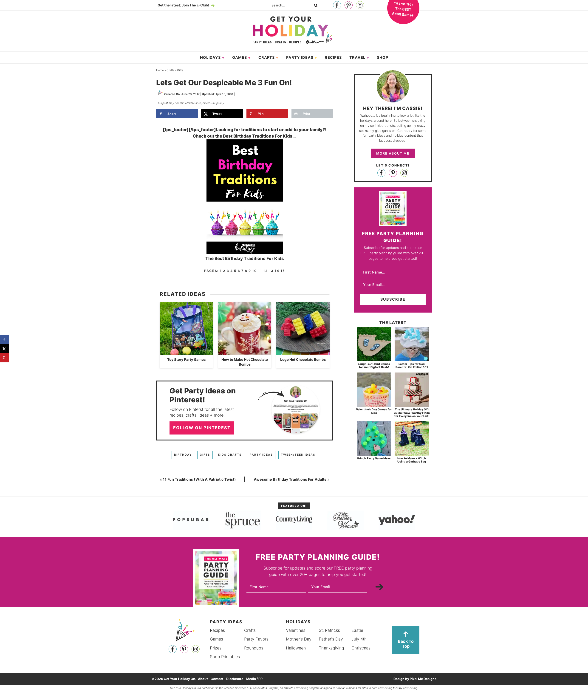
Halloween (296, 648)
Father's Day (331, 639)
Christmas (360, 648)
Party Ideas (261, 454)
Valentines (295, 630)
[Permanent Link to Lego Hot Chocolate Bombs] (303, 352)
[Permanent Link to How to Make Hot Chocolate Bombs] (244, 352)
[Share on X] (4, 348)
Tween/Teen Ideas (298, 454)
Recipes (217, 630)
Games (216, 639)
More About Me (393, 153)
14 (277, 271)
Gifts (205, 454)
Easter (357, 630)
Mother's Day (298, 639)
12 (265, 271)
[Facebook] (337, 5)
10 (254, 271)
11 (260, 271)
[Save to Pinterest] (4, 357)
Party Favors (256, 639)
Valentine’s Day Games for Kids (374, 411)
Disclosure (234, 679)
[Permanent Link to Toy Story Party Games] (186, 352)
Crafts (250, 630)
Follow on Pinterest (202, 427)
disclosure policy (213, 103)
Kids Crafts (230, 454)
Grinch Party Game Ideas (374, 458)
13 (271, 271)
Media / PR (254, 679)
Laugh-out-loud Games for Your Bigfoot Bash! (374, 365)
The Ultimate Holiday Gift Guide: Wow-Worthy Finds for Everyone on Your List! (412, 413)
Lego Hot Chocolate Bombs (303, 359)
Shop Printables (225, 656)
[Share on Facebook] (4, 339)
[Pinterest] (348, 5)
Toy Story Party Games (186, 359)
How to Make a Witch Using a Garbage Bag (411, 460)
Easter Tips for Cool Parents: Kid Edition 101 (412, 365)
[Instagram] (360, 5)
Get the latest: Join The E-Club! (183, 5)
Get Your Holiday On (294, 30)
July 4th (359, 639)
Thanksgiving (331, 648)
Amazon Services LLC (238, 688)
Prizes (215, 648)
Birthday (183, 454)
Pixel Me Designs (423, 679)
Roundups (253, 648)
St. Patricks (329, 630)
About (203, 679)
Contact (217, 679)
